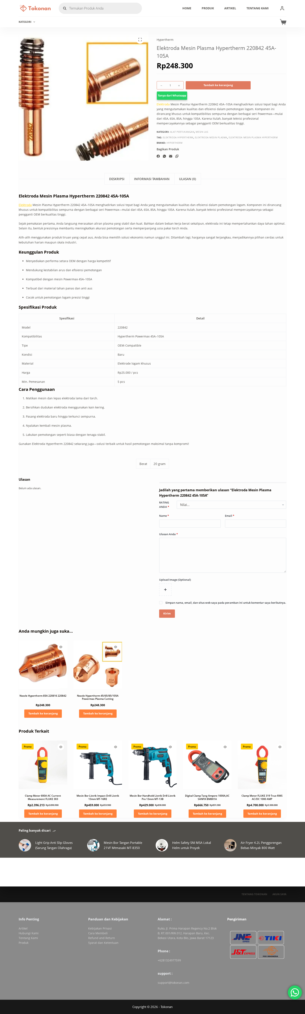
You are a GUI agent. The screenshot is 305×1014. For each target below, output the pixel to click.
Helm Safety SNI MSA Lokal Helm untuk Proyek (191, 845)
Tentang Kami (257, 8)
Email (229, 516)
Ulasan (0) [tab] (187, 179)
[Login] (282, 8)
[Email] (170, 156)
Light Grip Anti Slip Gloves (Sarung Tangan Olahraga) (54, 845)
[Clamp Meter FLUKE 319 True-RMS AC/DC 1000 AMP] (262, 765)
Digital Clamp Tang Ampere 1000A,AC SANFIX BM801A (207, 797)
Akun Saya (279, 894)
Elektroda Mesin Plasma (211, 137)
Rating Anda (164, 505)
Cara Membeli (98, 933)
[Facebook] (158, 156)
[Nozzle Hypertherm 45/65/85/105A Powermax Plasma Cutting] (97, 665)
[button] (221, 96)
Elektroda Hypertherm (178, 137)
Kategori (25, 22)
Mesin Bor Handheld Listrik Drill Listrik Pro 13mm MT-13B (153, 797)
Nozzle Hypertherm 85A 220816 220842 (43, 695)
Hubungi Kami (29, 933)
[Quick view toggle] (60, 647)
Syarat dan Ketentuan (103, 943)
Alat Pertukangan (182, 131)
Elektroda (163, 104)
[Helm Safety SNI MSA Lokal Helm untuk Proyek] (162, 845)
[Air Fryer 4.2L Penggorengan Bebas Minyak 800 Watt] (230, 845)
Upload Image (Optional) (175, 580)
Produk (208, 8)
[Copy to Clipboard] (176, 156)
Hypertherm (165, 40)
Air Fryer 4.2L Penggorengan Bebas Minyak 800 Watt (261, 845)
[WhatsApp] (164, 156)
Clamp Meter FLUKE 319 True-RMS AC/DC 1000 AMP (262, 797)
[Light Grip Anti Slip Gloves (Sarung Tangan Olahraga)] (25, 845)
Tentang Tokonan (254, 894)
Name (164, 516)
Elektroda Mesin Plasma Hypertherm (253, 137)
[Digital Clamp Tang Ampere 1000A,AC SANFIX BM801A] (207, 765)
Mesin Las (202, 131)
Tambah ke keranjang (218, 85)
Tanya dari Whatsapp (172, 95)
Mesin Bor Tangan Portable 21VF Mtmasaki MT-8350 (123, 845)
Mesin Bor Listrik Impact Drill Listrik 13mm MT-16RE (98, 797)
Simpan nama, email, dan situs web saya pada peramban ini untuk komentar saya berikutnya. (225, 603)
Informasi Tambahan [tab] (152, 179)
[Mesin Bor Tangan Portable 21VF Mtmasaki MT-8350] (93, 845)
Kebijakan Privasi (100, 928)
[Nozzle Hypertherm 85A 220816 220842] (43, 665)
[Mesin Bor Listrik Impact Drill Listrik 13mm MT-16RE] (97, 765)
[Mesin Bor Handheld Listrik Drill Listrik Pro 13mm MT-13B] (152, 765)
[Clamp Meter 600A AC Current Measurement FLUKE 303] (43, 765)
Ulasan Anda (168, 534)
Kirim (167, 613)
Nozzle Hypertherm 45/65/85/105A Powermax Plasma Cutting (97, 697)
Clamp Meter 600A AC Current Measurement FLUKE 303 (43, 797)
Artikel (230, 8)
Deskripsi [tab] (116, 179)
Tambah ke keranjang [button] (43, 713)
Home (186, 8)
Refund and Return (101, 938)
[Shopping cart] (283, 22)
